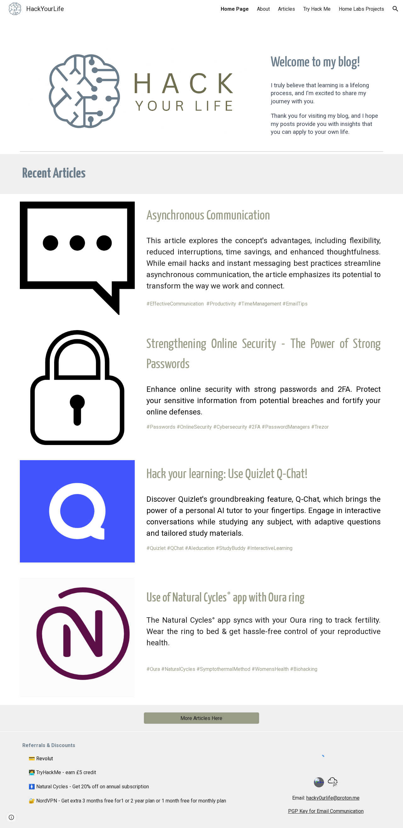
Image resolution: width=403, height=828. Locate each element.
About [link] (263, 9)
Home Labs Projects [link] (361, 9)
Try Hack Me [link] (317, 9)
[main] (325, 63)
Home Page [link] (235, 9)
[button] (395, 8)
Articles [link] (286, 9)
